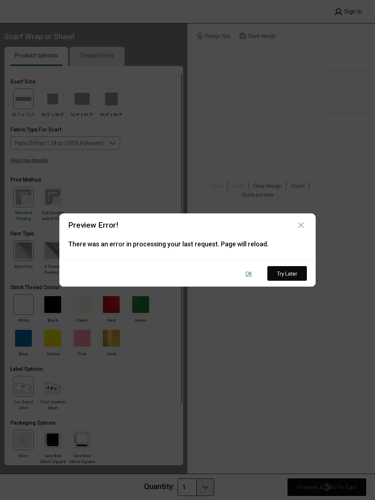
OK (248, 274)
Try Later (287, 274)
